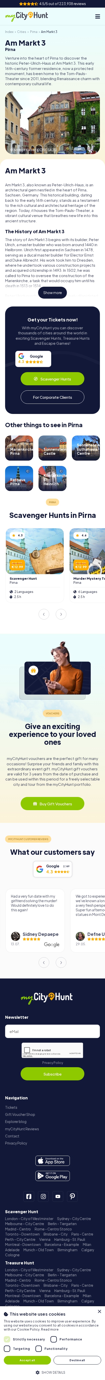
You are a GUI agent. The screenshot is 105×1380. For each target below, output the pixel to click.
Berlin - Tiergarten (62, 1224)
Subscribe (52, 1074)
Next (61, 614)
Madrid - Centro (18, 1229)
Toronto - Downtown (22, 1234)
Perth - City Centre (20, 1239)
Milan (87, 1244)
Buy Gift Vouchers (56, 803)
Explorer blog (16, 1121)
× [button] (99, 1312)
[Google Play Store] (52, 1176)
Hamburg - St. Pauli (69, 1239)
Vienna (44, 1239)
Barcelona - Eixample (62, 1244)
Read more (50, 1329)
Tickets (11, 1107)
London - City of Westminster (29, 1218)
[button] (52, 1372)
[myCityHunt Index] (31, 16)
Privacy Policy (52, 1063)
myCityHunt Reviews (22, 1129)
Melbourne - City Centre (24, 1224)
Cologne (12, 1255)
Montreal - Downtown (23, 1244)
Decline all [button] (77, 1360)
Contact (12, 1136)
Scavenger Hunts (55, 378)
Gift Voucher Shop (20, 1114)
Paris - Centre (82, 1234)
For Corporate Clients (52, 397)
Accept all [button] (27, 1360)
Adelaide (12, 1250)
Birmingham (67, 1250)
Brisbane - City (56, 1234)
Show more (52, 292)
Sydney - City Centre (74, 1218)
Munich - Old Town (38, 1250)
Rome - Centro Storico (53, 1229)
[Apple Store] (52, 1161)
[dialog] (52, 1343)
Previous (43, 614)
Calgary (87, 1250)
